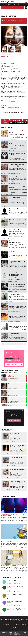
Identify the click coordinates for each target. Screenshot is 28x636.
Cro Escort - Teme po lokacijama (14, 583)
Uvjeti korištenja (5, 624)
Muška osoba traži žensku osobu (14, 217)
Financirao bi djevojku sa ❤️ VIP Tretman (17, 154)
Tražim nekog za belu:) (15, 294)
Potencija (7, 619)
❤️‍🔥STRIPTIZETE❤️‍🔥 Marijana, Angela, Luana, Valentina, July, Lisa (17, 447)
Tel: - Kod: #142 (13, 392)
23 (22, 344)
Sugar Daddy (8, 139)
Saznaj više (16, 634)
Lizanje (11, 314)
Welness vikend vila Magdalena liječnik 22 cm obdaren (17, 230)
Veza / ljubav (21, 619)
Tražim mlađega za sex (15, 176)
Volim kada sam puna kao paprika (18, 304)
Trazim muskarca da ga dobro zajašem (17, 262)
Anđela (9, 388)
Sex (6, 173)
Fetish (8, 598)
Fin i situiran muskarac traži (16, 324)
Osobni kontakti (9, 150)
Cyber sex (9, 453)
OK (10, 634)
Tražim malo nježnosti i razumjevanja (15, 198)
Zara (9, 381)
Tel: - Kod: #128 (13, 377)
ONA (13, 150)
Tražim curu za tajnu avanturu (17, 284)
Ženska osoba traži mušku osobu (14, 173)
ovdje (16, 114)
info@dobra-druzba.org (6, 103)
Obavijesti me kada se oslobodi (16, 378)
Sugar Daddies (14, 139)
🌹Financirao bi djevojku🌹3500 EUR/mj (17, 131)
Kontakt (11, 624)
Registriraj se (17, 4)
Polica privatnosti (17, 624)
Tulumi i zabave (18, 620)
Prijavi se (10, 4)
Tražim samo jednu (14, 333)
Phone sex (8, 620)
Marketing (24, 624)
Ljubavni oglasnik (4, 12)
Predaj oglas (12, 7)
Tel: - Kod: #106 (13, 400)
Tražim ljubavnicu (13, 251)
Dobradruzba (14, 62)
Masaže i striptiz (13, 619)
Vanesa (9, 402)
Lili (9, 373)
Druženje (7, 238)
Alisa (9, 395)
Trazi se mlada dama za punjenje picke (17, 209)
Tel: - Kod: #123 (13, 385)
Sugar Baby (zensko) (15, 340)
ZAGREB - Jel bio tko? (11, 580)
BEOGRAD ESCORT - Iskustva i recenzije (16, 608)
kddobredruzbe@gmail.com (13, 107)
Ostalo (9, 12)
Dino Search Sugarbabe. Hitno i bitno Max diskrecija (17, 241)
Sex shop (25, 620)
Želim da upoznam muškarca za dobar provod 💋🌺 (17, 165)
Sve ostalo (13, 12)
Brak (26, 619)
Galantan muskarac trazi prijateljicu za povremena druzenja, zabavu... (15, 274)
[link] (14, 358)
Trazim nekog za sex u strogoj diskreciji (17, 186)
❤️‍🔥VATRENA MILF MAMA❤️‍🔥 (17, 469)
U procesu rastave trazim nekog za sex (17, 142)
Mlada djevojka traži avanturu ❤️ (17, 219)
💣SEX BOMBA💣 (14, 433)
